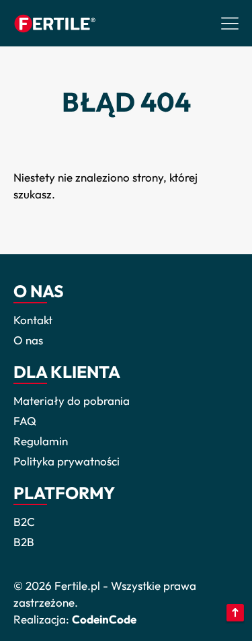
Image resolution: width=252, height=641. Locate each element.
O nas (28, 340)
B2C (24, 522)
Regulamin (40, 441)
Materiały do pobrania (71, 400)
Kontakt (32, 320)
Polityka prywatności (66, 461)
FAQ (24, 421)
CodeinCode (104, 619)
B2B (23, 542)
